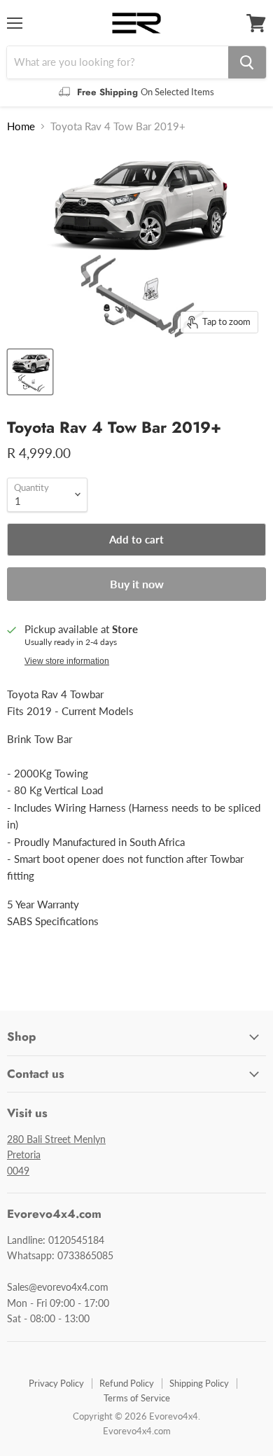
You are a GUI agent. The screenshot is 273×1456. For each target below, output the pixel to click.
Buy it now (137, 583)
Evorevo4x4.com (137, 1430)
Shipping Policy (199, 1383)
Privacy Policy (56, 1383)
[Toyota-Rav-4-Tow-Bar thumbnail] (30, 371)
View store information (66, 661)
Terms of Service (137, 1397)
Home (21, 126)
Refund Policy (126, 1383)
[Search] (247, 62)
